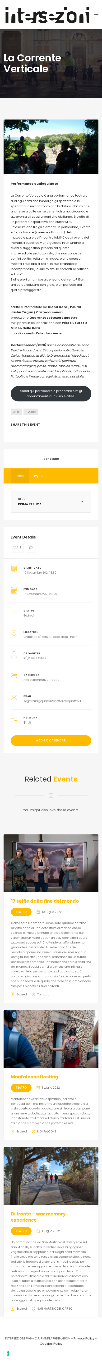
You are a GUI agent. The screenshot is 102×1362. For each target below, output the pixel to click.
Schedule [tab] (51, 458)
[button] (51, 501)
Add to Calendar (51, 740)
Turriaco (43, 994)
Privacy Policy (84, 1338)
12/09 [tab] (38, 476)
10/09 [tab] (19, 476)
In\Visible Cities (34, 658)
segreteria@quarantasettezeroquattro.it (52, 701)
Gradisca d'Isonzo (36, 637)
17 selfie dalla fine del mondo (45, 901)
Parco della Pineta (65, 637)
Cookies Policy (51, 1343)
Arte (16, 411)
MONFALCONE (46, 1131)
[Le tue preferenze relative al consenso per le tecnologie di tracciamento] (8, 1353)
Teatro (31, 411)
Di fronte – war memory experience (38, 1217)
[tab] (51, 501)
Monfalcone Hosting (34, 1077)
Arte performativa (36, 680)
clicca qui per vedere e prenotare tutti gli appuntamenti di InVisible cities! (51, 393)
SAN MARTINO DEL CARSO (54, 1309)
